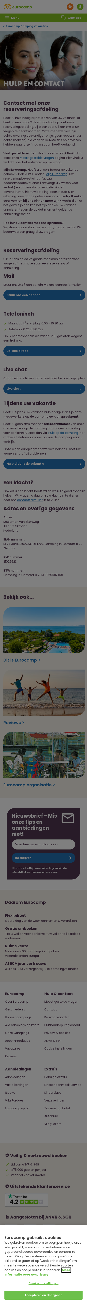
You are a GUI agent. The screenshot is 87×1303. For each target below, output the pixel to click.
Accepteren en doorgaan (43, 1295)
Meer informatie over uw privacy (37, 1272)
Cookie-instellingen (43, 1283)
